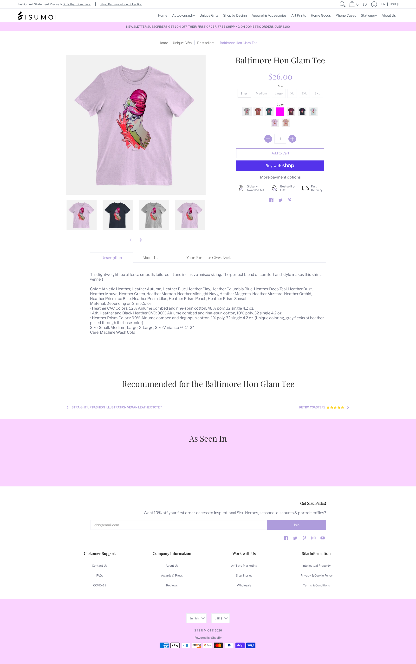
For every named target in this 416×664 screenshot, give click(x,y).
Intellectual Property (316, 565)
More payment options (280, 177)
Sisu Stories (244, 575)
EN (383, 4)
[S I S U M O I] (37, 15)
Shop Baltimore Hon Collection (121, 4)
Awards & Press (172, 575)
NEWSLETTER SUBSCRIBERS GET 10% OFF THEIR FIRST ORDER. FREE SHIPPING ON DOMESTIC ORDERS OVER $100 (208, 26)
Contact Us (99, 565)
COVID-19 (99, 585)
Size (280, 86)
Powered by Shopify (208, 637)
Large (279, 93)
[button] (358, 4)
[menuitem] (342, 4)
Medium (261, 93)
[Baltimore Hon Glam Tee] (81, 215)
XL (292, 93)
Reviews (172, 585)
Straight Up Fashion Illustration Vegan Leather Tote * (117, 407)
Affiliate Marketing (244, 565)
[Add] (292, 139)
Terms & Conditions (316, 585)
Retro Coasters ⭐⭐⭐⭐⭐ (321, 407)
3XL (317, 93)
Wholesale (244, 585)
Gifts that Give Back (77, 4)
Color (280, 104)
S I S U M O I (202, 630)
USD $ (394, 4)
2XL (304, 93)
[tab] (111, 257)
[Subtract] (268, 139)
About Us (172, 565)
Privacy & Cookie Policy (316, 575)
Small (244, 93)
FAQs (99, 575)
